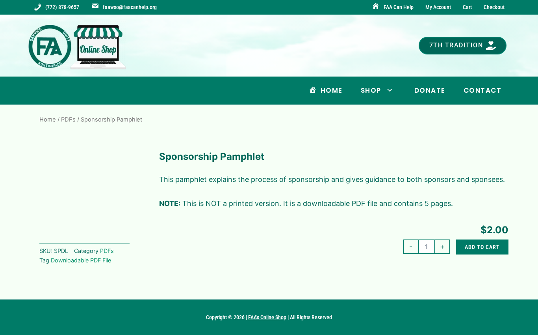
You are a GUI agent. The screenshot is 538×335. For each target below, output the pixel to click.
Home (47, 119)
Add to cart (482, 247)
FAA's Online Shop (267, 317)
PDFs (68, 119)
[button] (463, 45)
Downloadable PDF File (81, 260)
